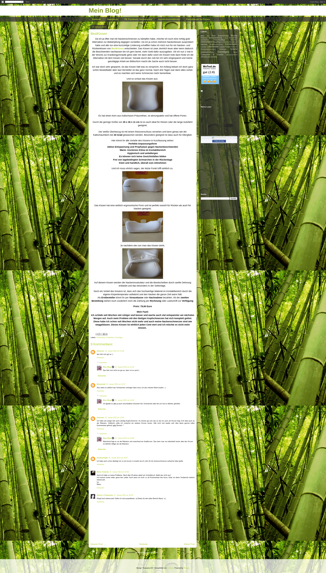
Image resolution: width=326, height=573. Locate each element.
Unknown (100, 351)
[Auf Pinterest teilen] (106, 334)
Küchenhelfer (231, 44)
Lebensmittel (213, 47)
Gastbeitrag (205, 40)
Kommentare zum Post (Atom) (147, 552)
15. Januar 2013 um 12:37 (115, 384)
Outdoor (222, 47)
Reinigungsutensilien (208, 49)
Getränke (233, 40)
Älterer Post (189, 544)
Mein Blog (107, 367)
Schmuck (222, 49)
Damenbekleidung (215, 38)
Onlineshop (101, 337)
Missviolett (101, 384)
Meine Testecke (103, 472)
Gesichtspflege (219, 40)
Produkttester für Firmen (198, 19)
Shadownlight (102, 458)
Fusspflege (233, 38)
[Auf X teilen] (101, 334)
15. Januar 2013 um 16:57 (118, 458)
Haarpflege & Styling (220, 42)
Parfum (228, 47)
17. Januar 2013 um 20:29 (123, 495)
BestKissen (117, 48)
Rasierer (234, 47)
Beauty (234, 35)
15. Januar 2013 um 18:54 (119, 472)
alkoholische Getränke (209, 57)
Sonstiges (119, 337)
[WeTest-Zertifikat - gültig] (210, 84)
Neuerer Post (97, 544)
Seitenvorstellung (207, 52)
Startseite (96, 19)
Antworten (100, 358)
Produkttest (110, 337)
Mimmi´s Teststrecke (105, 495)
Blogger (186, 568)
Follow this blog (219, 141)
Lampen (204, 47)
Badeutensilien (223, 36)
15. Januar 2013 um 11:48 (114, 351)
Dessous (225, 38)
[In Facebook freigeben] (104, 334)
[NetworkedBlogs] (219, 137)
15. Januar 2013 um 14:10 (124, 367)
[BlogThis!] (99, 334)
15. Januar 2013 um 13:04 (114, 417)
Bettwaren (204, 38)
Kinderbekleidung (216, 44)
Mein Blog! (105, 10)
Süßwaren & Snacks (212, 54)
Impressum (112, 19)
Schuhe (233, 49)
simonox (170, 568)
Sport (235, 52)
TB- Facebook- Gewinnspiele (138, 19)
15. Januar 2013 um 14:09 (124, 400)
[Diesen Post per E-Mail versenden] (97, 334)
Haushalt (204, 44)
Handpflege (233, 42)
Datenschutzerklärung (169, 19)
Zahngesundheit (231, 54)
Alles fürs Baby (208, 36)
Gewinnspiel (206, 42)
